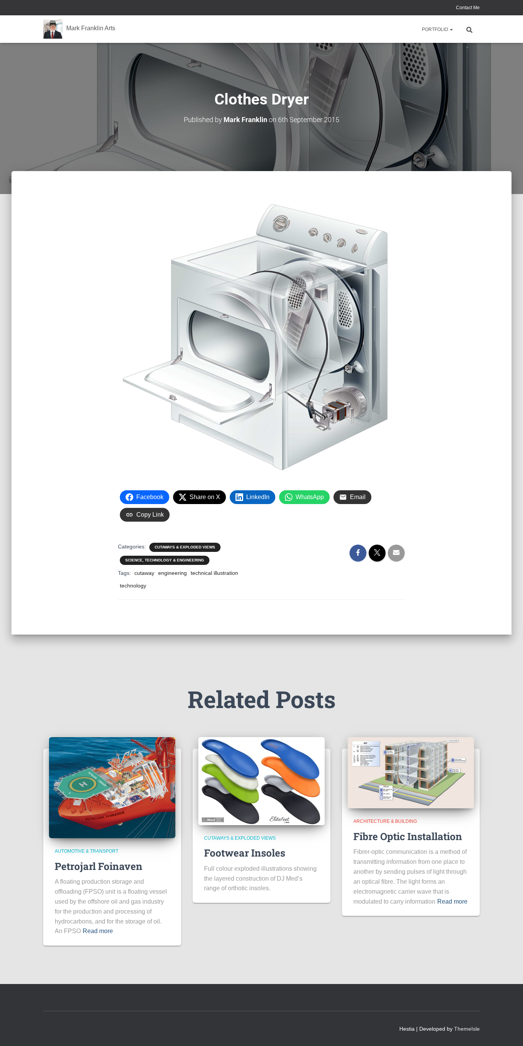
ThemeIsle (467, 1029)
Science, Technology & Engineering (164, 560)
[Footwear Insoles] (261, 781)
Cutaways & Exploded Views (185, 547)
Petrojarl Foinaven (98, 866)
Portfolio (435, 29)
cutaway (144, 573)
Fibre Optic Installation (407, 836)
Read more (98, 931)
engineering (172, 573)
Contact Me (467, 7)
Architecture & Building (385, 821)
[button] (451, 29)
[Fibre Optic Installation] (411, 772)
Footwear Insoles (244, 852)
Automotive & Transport (86, 851)
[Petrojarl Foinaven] (112, 787)
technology (133, 586)
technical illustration (214, 573)
